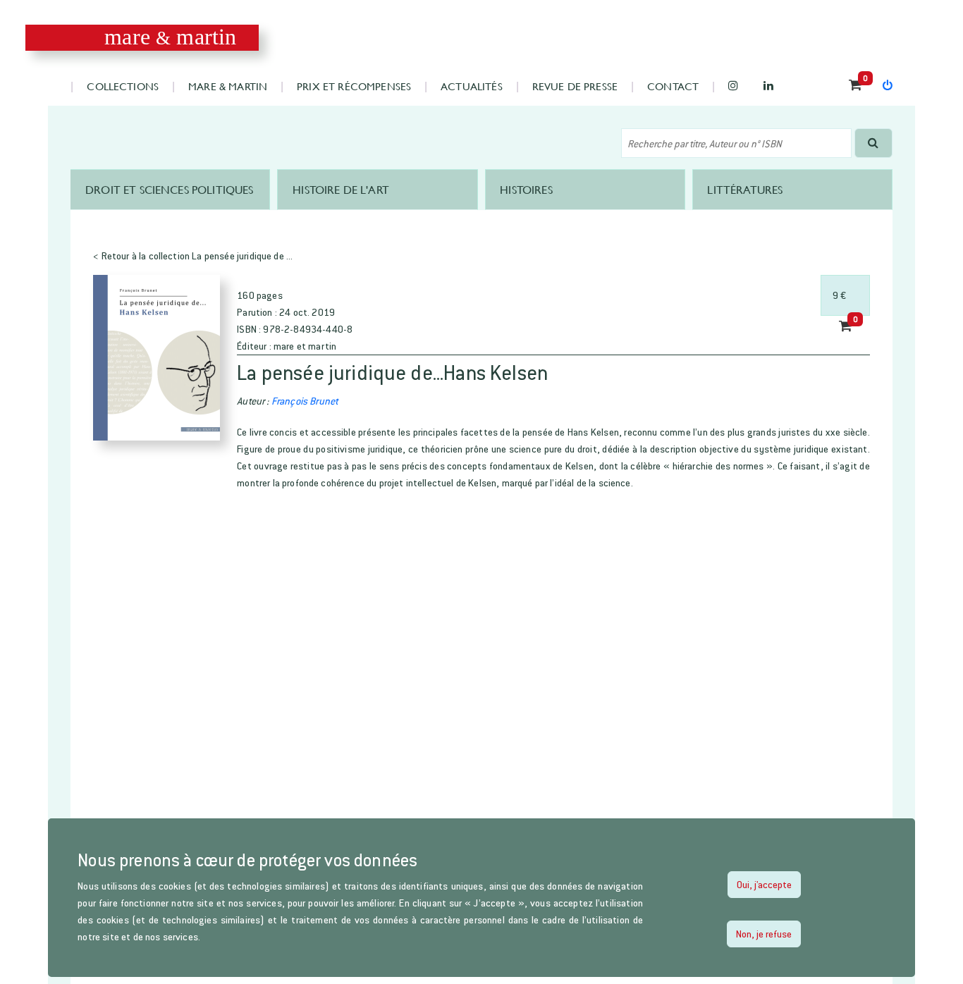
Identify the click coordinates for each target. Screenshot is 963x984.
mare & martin (227, 85)
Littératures (745, 189)
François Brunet (304, 400)
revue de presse (575, 85)
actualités (472, 85)
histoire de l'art (341, 189)
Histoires (526, 189)
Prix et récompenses (354, 85)
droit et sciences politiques (169, 189)
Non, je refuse (764, 933)
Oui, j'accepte (764, 884)
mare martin (170, 37)
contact (673, 85)
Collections (123, 85)
